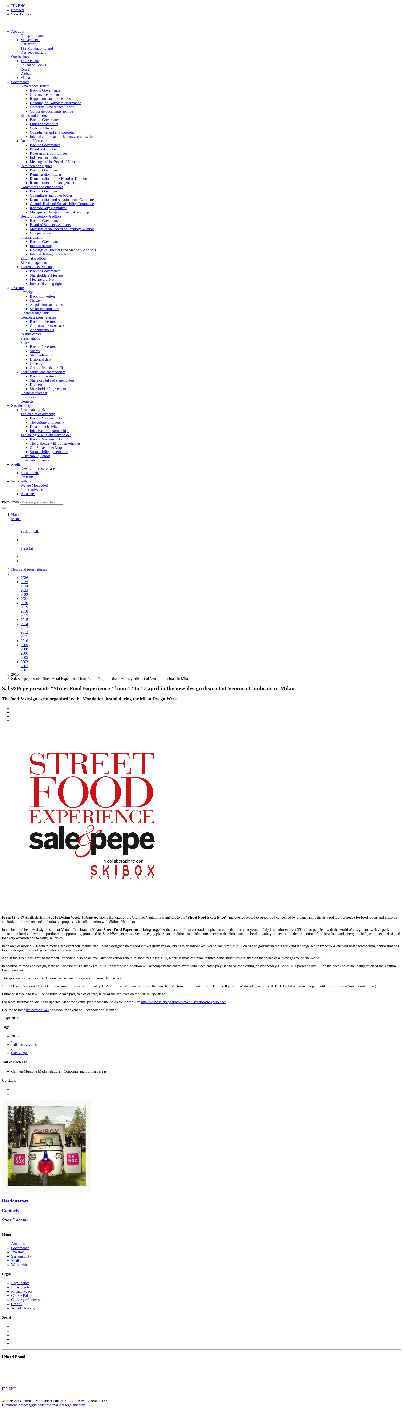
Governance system (35, 86)
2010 (24, 641)
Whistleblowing (23, 1308)
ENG (22, 6)
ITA (14, 6)
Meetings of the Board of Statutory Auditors (62, 229)
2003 (24, 662)
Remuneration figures (36, 166)
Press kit (27, 477)
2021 (24, 599)
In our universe (32, 490)
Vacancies (28, 494)
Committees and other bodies (42, 187)
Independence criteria (45, 158)
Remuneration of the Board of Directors (59, 179)
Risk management (34, 263)
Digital (26, 73)
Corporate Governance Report (52, 107)
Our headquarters (33, 52)
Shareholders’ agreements (48, 389)
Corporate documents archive (51, 111)
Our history (29, 44)
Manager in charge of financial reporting (59, 212)
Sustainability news (35, 460)
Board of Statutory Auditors (41, 216)
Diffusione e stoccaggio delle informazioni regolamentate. (44, 1405)
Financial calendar (34, 393)
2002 (24, 666)
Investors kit (29, 397)
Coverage (37, 363)
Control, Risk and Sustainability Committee (62, 204)
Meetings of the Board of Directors (55, 162)
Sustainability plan (34, 410)
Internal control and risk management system (62, 136)
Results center (31, 334)
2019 (24, 607)
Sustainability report (35, 456)
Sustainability (21, 406)
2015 (24, 620)
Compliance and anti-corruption (53, 132)
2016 (15, 1036)
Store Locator (21, 14)
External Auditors (33, 258)
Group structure (32, 36)
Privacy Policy (22, 1291)
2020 (24, 603)
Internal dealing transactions (50, 254)
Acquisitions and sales (46, 305)
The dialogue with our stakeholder (46, 435)
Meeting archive (42, 279)
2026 (24, 578)
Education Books (33, 65)
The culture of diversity (38, 414)
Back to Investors (43, 296)
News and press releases (38, 469)
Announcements (42, 330)
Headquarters (15, 1200)
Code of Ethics (41, 128)
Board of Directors (34, 141)
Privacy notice (21, 1287)
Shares (25, 342)
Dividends (37, 384)
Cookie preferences (25, 1300)
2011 (24, 636)
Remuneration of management (52, 183)
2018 (24, 611)
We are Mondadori (34, 485)
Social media (30, 473)
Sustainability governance (49, 452)
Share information (43, 355)
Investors (17, 288)
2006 (24, 653)
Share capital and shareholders (43, 372)
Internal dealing (32, 237)
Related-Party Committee (48, 208)
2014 (24, 624)
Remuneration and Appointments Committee (62, 200)
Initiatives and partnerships (49, 431)
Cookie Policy (21, 1296)
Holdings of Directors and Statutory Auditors (63, 250)
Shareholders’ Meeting (37, 267)
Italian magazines (24, 1044)
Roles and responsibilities (48, 153)
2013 (24, 628)
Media (25, 78)
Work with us (21, 481)
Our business (20, 57)
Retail (25, 69)
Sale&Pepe (19, 1053)
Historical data (40, 359)
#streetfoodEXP (37, 1010)
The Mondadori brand (37, 48)
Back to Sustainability (46, 418)
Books (6, 1366)
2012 (24, 632)
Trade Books (30, 61)
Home (15, 515)
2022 (24, 594)
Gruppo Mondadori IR (46, 368)
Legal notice (20, 1283)
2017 (24, 615)
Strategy (27, 292)
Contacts (17, 10)
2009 (24, 645)
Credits (16, 1304)
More (6, 1378)
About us (18, 31)
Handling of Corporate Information (55, 103)
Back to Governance (45, 90)
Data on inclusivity (44, 427)
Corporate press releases (38, 317)
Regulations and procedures (50, 99)
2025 (24, 582)
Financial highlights (35, 313)
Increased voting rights (46, 284)
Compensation (40, 233)
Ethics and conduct (35, 115)
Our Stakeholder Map (46, 448)
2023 (24, 590)
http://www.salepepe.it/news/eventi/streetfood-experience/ (183, 1002)
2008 (24, 649)
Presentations (30, 338)
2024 (24, 586)
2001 (24, 670)
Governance (20, 82)
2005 (24, 657)
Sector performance (44, 309)
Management (30, 40)
